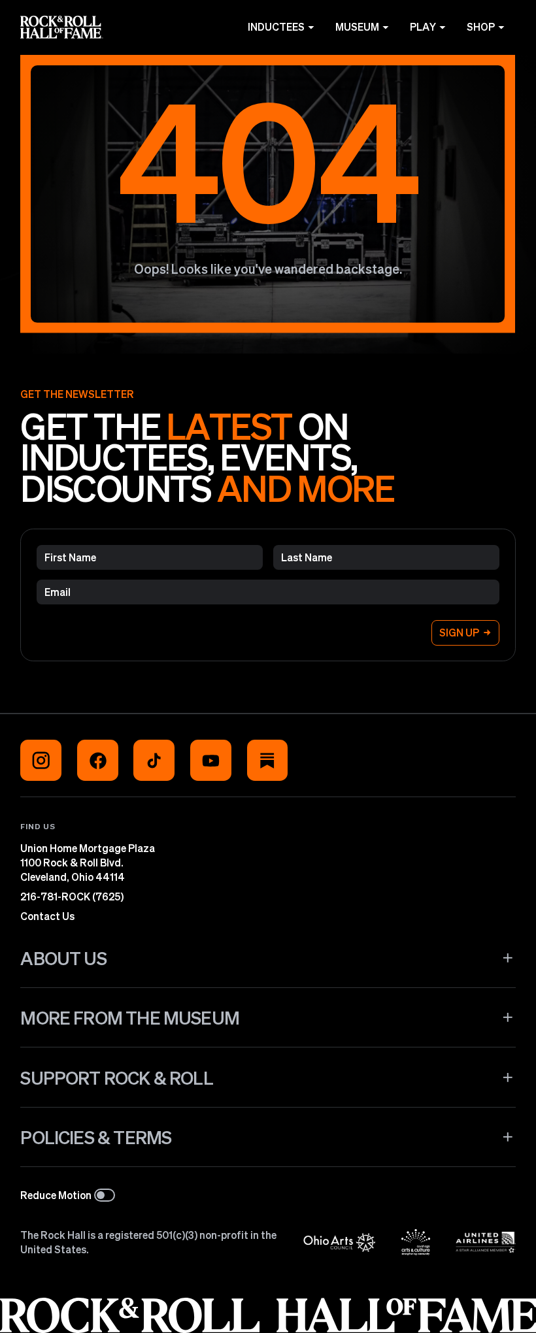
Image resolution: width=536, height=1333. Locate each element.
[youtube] (210, 760)
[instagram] (40, 760)
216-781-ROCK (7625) (72, 896)
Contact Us (47, 916)
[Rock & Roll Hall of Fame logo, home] (61, 27)
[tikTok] (154, 760)
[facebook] (97, 760)
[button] (267, 957)
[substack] (267, 760)
